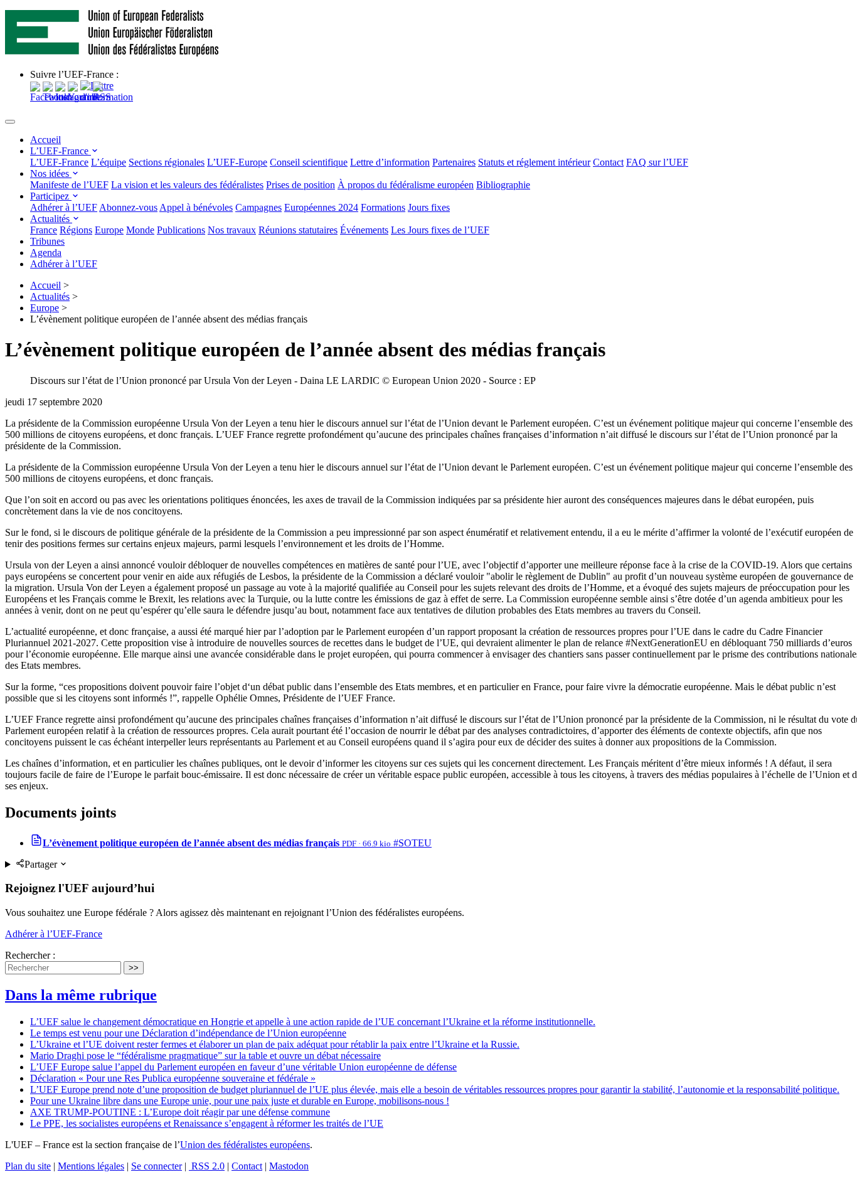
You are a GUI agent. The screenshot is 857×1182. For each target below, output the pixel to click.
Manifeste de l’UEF (69, 184)
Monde (140, 230)
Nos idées (51, 173)
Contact (608, 162)
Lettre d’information (390, 162)
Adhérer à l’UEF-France (53, 934)
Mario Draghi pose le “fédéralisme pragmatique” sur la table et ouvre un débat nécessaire (205, 1055)
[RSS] (102, 97)
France (43, 230)
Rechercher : (30, 955)
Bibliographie (503, 184)
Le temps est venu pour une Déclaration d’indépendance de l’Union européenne (188, 1033)
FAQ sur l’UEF (657, 162)
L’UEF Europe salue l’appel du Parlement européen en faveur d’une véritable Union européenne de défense (243, 1067)
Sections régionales (167, 162)
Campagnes (258, 207)
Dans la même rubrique (81, 995)
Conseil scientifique (309, 162)
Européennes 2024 (321, 207)
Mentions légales (91, 1166)
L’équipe (108, 162)
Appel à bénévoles (196, 207)
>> (134, 967)
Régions (76, 230)
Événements (364, 230)
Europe (109, 230)
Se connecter (156, 1166)
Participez (51, 196)
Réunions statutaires (298, 230)
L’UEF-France (60, 151)
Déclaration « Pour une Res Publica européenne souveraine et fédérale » (173, 1078)
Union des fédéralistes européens (245, 1144)
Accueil (45, 139)
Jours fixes (429, 207)
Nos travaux (232, 230)
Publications (181, 230)
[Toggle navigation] (10, 122)
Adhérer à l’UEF (63, 207)
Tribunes (47, 241)
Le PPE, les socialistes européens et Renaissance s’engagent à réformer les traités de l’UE (206, 1123)
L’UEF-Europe (237, 162)
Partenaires (454, 162)
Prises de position (300, 184)
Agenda (45, 252)
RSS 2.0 (207, 1166)
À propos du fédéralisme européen (406, 184)
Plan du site (28, 1166)
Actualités (51, 218)
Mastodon (289, 1166)
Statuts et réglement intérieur (534, 162)
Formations (383, 207)
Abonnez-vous (128, 207)
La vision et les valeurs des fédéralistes (187, 184)
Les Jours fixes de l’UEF (440, 230)
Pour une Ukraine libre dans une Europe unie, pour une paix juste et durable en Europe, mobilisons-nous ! (239, 1100)
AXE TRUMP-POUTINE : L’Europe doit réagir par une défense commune (180, 1112)
